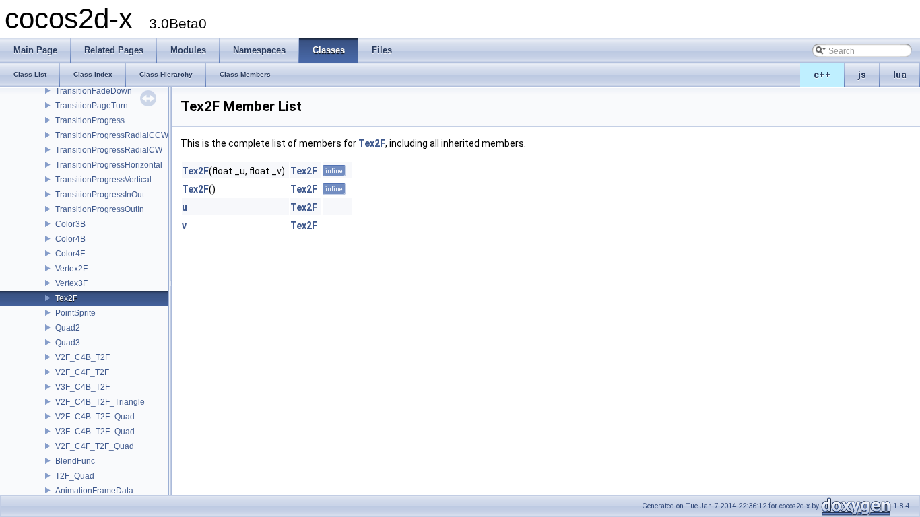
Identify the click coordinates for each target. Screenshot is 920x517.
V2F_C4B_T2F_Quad (95, 416)
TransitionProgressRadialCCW (111, 135)
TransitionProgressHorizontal (108, 165)
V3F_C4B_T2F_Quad (95, 431)
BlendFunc (75, 461)
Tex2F (66, 298)
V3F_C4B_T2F (82, 387)
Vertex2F (71, 268)
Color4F (70, 253)
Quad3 (67, 342)
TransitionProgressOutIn (99, 209)
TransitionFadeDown (93, 91)
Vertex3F (71, 283)
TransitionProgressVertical (103, 179)
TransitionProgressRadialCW (108, 150)
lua (900, 74)
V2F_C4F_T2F (82, 372)
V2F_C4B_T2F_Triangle (100, 402)
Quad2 (67, 328)
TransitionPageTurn (91, 105)
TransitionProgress (90, 120)
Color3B (70, 224)
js (862, 74)
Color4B (70, 239)
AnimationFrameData (94, 490)
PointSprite (75, 313)
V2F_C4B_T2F (82, 357)
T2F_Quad (74, 476)
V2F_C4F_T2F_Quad (94, 446)
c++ (822, 74)
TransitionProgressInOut (99, 194)
